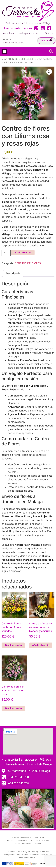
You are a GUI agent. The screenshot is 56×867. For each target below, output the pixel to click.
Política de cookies (22, 844)
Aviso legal (39, 837)
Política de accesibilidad (17, 841)
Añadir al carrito (22, 252)
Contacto (37, 844)
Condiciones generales (21, 837)
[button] (4, 51)
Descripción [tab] (13, 273)
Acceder (7, 39)
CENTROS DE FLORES (21, 59)
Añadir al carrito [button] (13, 645)
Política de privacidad (40, 841)
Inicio (4, 59)
